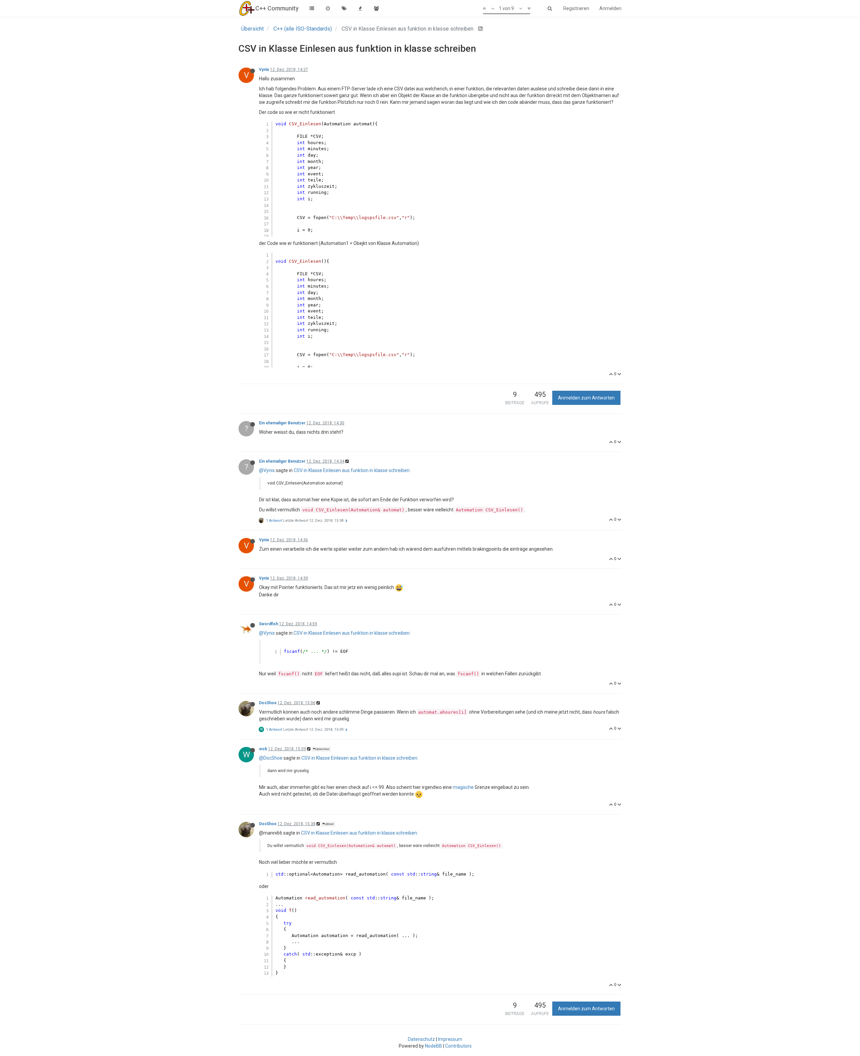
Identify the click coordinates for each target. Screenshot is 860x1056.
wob (263, 749)
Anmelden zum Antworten (586, 397)
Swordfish (268, 624)
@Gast (329, 824)
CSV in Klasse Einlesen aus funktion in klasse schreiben (352, 470)
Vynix (264, 69)
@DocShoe (322, 749)
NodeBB (433, 1046)
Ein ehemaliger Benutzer (282, 423)
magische (463, 787)
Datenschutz (421, 1039)
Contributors (458, 1046)
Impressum (450, 1039)
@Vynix (267, 470)
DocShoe (267, 703)
